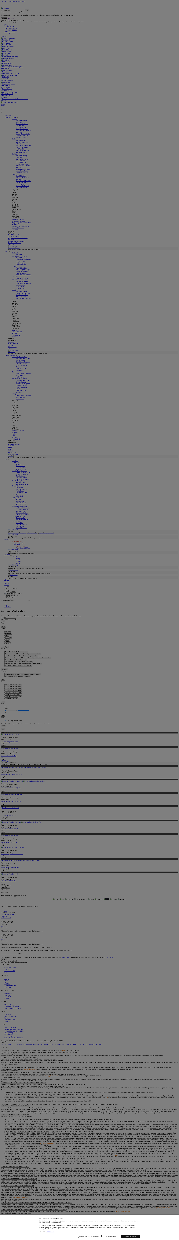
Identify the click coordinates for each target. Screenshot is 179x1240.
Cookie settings (111, 1236)
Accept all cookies (130, 1236)
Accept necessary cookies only (89, 1236)
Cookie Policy (50, 1231)
